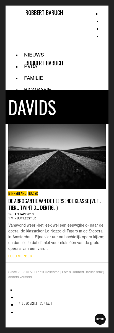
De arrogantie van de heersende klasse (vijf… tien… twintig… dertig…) (54, 204)
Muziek (33, 193)
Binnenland (17, 193)
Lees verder (20, 256)
